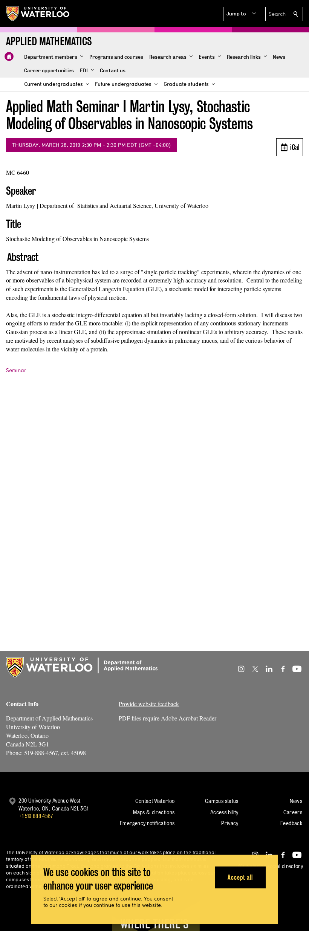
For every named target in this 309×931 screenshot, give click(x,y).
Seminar (16, 370)
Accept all (240, 877)
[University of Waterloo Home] (38, 13)
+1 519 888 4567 (35, 816)
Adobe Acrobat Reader (188, 718)
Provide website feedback (149, 704)
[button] (241, 14)
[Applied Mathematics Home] (9, 56)
